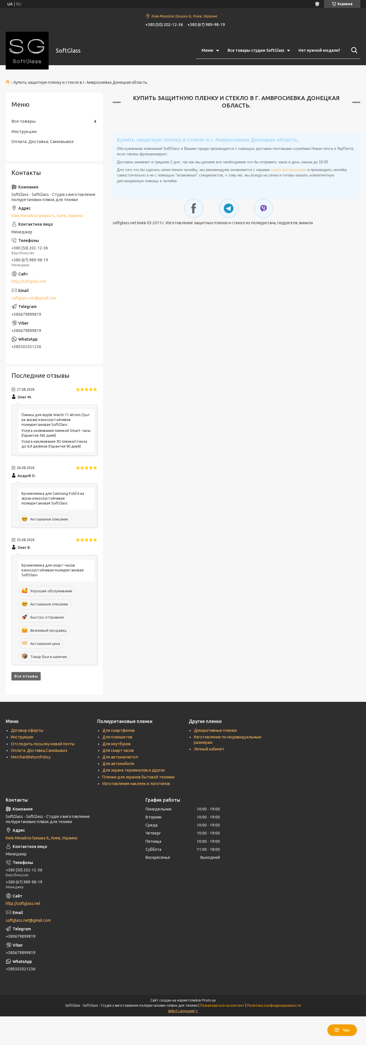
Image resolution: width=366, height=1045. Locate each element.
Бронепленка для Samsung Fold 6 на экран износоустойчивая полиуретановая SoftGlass (52, 498)
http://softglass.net (28, 281)
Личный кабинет (209, 749)
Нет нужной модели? (319, 50)
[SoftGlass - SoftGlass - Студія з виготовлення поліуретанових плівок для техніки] (27, 50)
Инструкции (24, 131)
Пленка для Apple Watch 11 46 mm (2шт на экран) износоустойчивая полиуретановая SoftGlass (55, 419)
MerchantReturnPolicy (31, 757)
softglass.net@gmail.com (33, 298)
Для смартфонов (118, 730)
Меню (207, 50)
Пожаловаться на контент (222, 1005)
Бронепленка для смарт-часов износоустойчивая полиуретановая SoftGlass (52, 570)
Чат (346, 1030)
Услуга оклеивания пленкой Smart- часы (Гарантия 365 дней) (56, 432)
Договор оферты (27, 730)
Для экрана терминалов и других (133, 770)
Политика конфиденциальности (274, 1005)
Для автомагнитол (120, 757)
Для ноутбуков (116, 744)
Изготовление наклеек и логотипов (136, 783)
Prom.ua (209, 1000)
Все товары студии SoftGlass (256, 50)
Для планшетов (117, 737)
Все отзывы (26, 676)
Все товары (23, 121)
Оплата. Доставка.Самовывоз (39, 750)
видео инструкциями (288, 170)
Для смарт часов (118, 750)
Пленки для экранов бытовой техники (138, 777)
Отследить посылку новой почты (43, 744)
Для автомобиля (118, 763)
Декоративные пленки (215, 730)
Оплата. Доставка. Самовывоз (42, 141)
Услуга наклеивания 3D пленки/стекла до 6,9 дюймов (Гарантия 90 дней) (54, 443)
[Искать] (353, 50)
